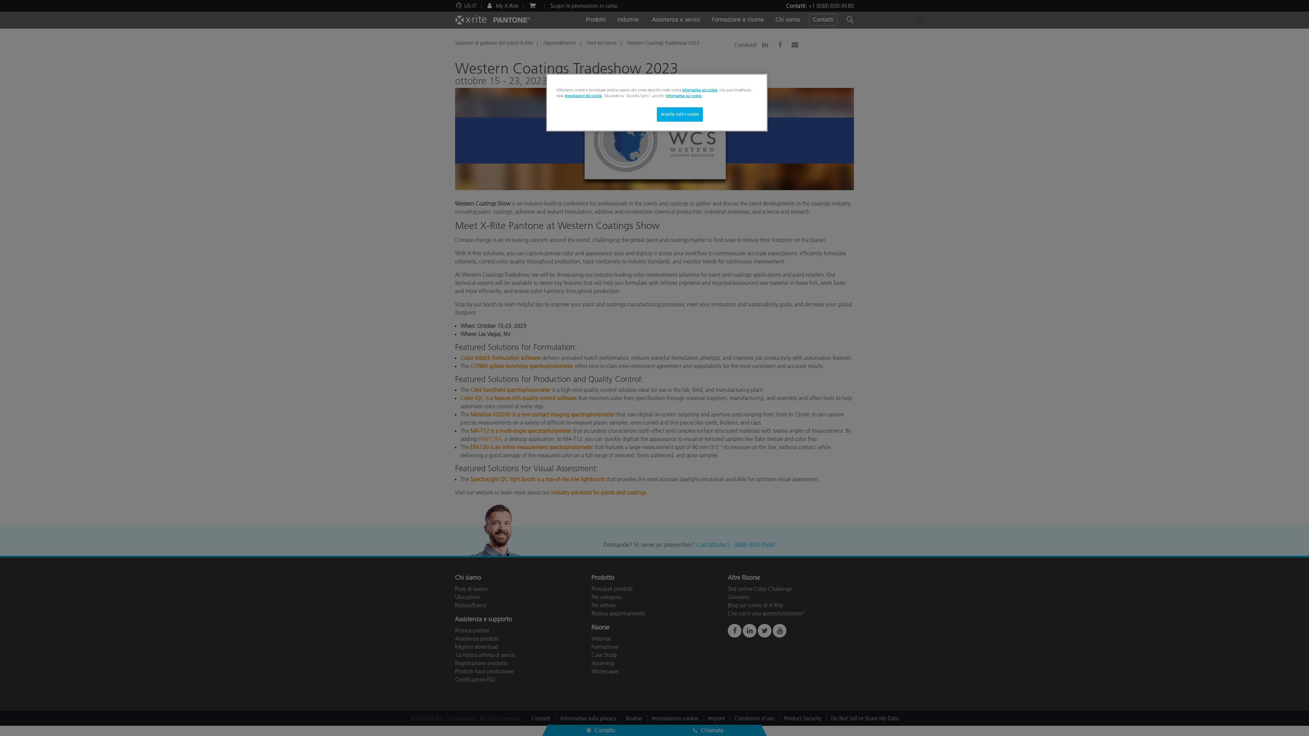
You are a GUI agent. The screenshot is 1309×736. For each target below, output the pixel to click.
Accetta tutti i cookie (680, 114)
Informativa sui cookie (700, 90)
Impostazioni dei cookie (583, 95)
